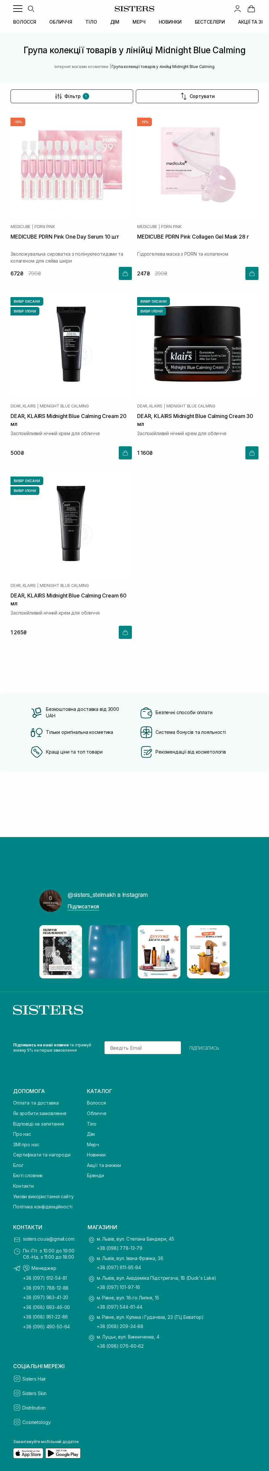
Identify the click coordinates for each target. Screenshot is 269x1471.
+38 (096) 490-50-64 (46, 1326)
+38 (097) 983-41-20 (45, 1297)
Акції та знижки (104, 1165)
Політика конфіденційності (42, 1206)
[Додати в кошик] (125, 273)
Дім (91, 1134)
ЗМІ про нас (26, 1144)
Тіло (91, 1124)
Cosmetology (36, 1422)
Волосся (96, 1103)
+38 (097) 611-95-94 (119, 1267)
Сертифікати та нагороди (42, 1154)
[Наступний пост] (218, 951)
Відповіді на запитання (38, 1124)
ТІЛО (91, 22)
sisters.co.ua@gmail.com (48, 1239)
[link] (251, 8)
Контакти (23, 1186)
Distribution (34, 1408)
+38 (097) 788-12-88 (46, 1288)
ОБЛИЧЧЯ (60, 22)
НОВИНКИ (170, 22)
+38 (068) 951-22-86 (45, 1316)
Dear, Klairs (23, 406)
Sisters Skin (34, 1393)
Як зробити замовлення (39, 1113)
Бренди (95, 1175)
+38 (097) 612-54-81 (45, 1278)
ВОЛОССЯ (24, 22)
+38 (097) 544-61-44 (119, 1307)
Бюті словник (28, 1175)
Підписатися (83, 906)
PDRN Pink (44, 226)
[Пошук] (30, 8)
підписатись (204, 1047)
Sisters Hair (34, 1379)
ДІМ (115, 22)
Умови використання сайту (43, 1196)
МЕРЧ (139, 22)
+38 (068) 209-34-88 (120, 1326)
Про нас (22, 1134)
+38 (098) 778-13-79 (119, 1248)
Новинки (96, 1154)
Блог (18, 1165)
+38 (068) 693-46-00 (46, 1307)
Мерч (93, 1144)
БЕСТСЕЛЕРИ (210, 22)
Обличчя (96, 1113)
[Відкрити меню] (17, 8)
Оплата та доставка (35, 1103)
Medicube (20, 226)
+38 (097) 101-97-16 (118, 1287)
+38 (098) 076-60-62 (120, 1346)
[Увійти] (237, 8)
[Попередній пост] (50, 951)
